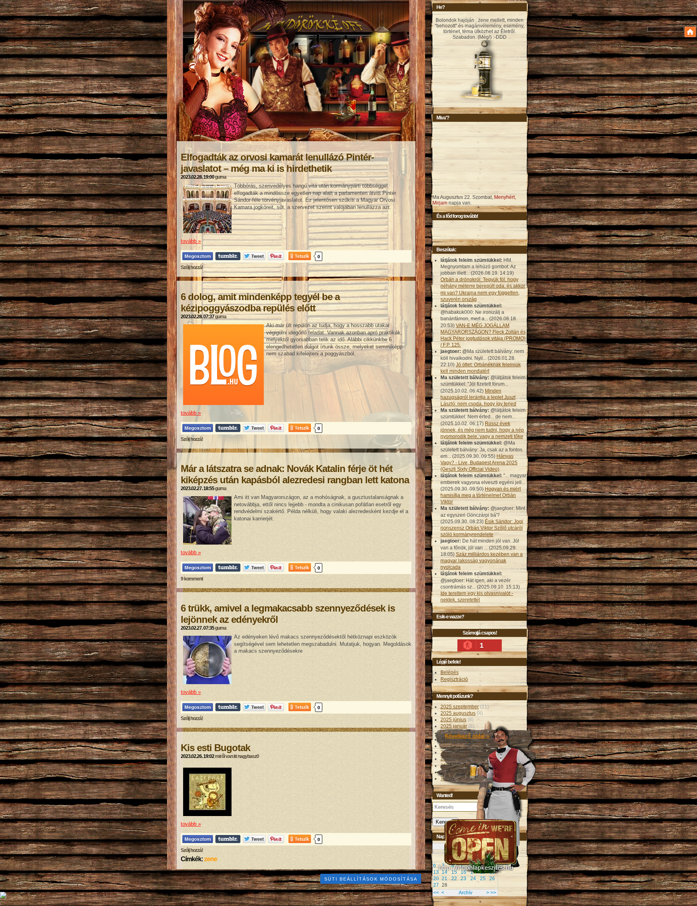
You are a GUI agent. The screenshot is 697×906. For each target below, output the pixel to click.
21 (444, 878)
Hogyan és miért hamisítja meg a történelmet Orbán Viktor (480, 495)
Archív (465, 893)
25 (483, 878)
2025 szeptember (459, 707)
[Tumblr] (227, 256)
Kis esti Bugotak (215, 747)
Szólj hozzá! (192, 267)
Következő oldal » (467, 736)
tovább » (191, 241)
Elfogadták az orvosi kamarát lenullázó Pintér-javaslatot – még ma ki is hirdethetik (277, 163)
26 (492, 878)
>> (493, 893)
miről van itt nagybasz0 (237, 756)
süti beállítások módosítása (370, 879)
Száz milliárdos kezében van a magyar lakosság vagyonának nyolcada (481, 560)
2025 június (453, 719)
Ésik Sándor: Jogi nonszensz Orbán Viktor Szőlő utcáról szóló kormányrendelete (481, 528)
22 (454, 878)
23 (463, 878)
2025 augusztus (458, 713)
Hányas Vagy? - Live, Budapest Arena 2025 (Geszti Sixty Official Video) (479, 462)
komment (192, 579)
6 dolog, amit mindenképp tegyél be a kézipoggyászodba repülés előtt (260, 302)
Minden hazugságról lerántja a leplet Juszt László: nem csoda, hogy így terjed (478, 397)
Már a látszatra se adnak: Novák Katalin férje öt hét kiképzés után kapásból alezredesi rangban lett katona (295, 474)
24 (473, 878)
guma (220, 177)
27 (436, 885)
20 (436, 878)
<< (436, 893)
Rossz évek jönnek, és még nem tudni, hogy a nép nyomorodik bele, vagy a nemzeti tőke (482, 430)
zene (210, 859)
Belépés (449, 672)
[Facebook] (197, 256)
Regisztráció (454, 679)
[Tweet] (254, 256)
